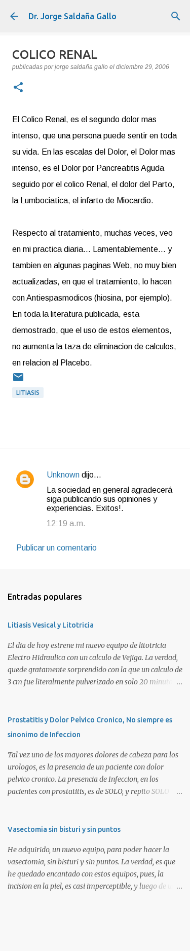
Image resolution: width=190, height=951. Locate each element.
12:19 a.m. (66, 523)
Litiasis (28, 392)
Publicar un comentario (56, 547)
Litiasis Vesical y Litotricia (51, 625)
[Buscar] (176, 16)
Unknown (63, 474)
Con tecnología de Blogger (101, 936)
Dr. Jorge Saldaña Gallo (72, 16)
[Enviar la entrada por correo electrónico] (18, 381)
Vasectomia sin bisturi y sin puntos (64, 829)
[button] (18, 88)
